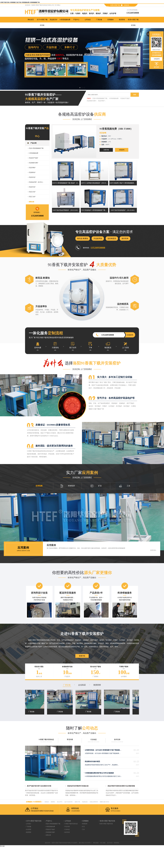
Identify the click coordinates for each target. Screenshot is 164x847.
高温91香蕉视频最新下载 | (100, 98)
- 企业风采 (28, 829)
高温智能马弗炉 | (92, 101)
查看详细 (106, 150)
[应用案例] (82, 521)
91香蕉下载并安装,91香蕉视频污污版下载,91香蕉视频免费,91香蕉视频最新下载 (20, 2)
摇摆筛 (53, 802)
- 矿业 (83, 826)
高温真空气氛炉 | (125, 98)
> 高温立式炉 (31, 192)
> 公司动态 (67, 821)
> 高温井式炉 (31, 187)
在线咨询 (126, 5)
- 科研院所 (84, 823)
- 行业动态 (67, 829)
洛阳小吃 (77, 802)
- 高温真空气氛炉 (50, 829)
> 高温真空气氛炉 (33, 158)
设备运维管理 (94, 802)
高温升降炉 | (101, 101)
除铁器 (47, 802)
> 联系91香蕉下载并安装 (107, 821)
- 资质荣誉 (28, 832)
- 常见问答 (67, 826)
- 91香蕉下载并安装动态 (71, 823)
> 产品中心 (48, 821)
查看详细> (153, 550)
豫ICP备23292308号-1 (85, 842)
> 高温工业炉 (31, 196)
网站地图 (96, 842)
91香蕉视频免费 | (114, 98)
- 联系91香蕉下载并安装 (106, 823)
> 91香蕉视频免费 (33, 153)
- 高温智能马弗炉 (50, 832)
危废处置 (85, 802)
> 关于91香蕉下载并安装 (33, 821)
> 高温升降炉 (31, 167)
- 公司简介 (28, 823)
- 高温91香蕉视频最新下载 (52, 823)
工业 (128, 486)
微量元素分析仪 (104, 802)
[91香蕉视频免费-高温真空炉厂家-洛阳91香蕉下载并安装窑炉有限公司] (82, 59)
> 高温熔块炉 (31, 172)
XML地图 (102, 842)
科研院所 (71, 486)
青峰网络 (116, 842)
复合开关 (59, 802)
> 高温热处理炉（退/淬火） (36, 182)
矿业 (100, 486)
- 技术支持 (67, 832)
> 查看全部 (31, 201)
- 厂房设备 (28, 826)
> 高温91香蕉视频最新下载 (35, 148)
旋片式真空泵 (69, 802)
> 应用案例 (84, 821)
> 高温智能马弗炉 (33, 163)
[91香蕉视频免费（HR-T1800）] (74, 141)
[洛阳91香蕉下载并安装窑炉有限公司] (47, 12)
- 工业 (83, 829)
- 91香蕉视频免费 (50, 826)
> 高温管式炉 (31, 177)
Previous (3, 59)
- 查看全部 (48, 835)
